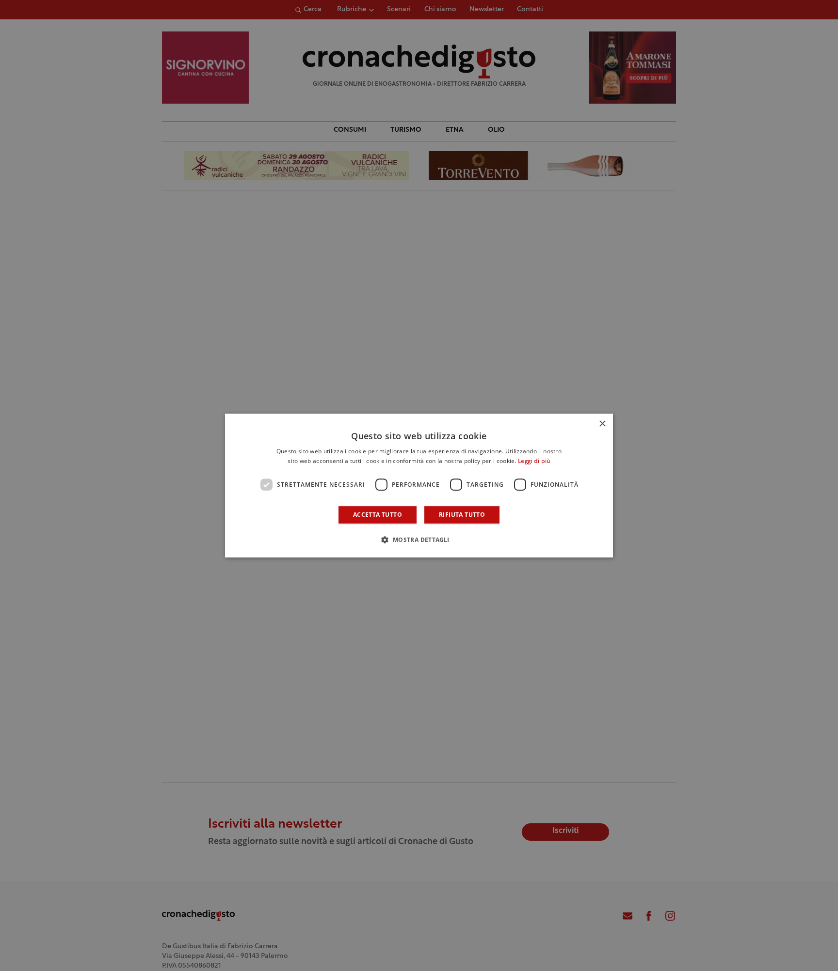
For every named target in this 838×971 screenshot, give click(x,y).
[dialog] (419, 486)
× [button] (602, 424)
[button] (418, 539)
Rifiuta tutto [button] (462, 514)
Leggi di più (534, 461)
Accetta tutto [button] (377, 514)
